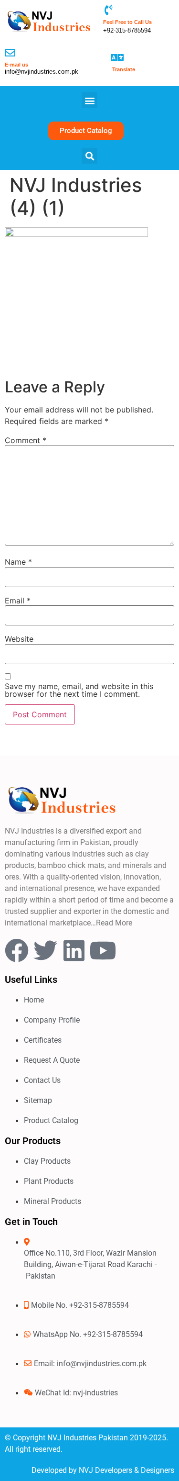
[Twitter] (45, 950)
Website (19, 639)
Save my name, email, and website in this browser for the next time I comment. (79, 690)
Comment (25, 440)
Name (18, 562)
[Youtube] (103, 950)
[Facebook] (17, 950)
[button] (89, 100)
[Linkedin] (74, 950)
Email (18, 600)
